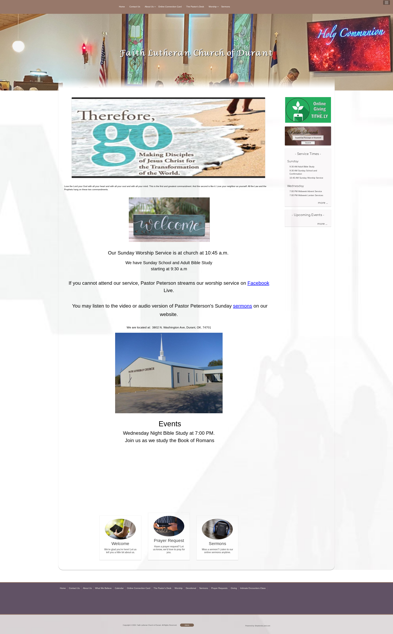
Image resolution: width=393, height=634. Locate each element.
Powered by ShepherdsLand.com (257, 626)
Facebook (258, 283)
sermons (242, 306)
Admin (187, 625)
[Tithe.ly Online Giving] (308, 122)
